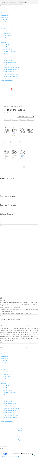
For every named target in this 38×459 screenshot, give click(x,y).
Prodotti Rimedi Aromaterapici (11, 67)
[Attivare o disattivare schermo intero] (4, 446)
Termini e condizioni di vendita (10, 289)
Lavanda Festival (7, 49)
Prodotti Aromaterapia (9, 31)
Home (3, 13)
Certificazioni (6, 38)
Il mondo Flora (6, 33)
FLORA (3, 28)
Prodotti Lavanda (7, 60)
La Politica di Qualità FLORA (9, 291)
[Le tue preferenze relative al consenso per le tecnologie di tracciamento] (35, 456)
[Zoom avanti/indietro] (6, 446)
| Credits (18, 444)
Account (4, 20)
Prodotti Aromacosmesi (9, 69)
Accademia (5, 44)
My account (4, 17)
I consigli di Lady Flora (9, 51)
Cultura (3, 42)
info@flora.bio (4, 270)
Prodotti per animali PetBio (10, 74)
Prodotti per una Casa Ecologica (11, 76)
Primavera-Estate (12, 106)
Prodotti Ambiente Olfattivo (10, 65)
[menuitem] (19, 88)
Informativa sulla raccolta (11, 457)
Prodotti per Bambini (8, 72)
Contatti (3, 83)
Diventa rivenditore (7, 80)
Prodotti (3, 58)
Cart (3, 24)
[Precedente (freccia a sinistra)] (0, 448)
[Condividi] (2, 446)
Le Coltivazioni (6, 35)
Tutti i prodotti (5, 15)
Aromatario (5, 47)
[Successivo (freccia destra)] (2, 448)
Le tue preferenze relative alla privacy (20, 454)
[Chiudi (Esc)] (0, 446)
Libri (3, 53)
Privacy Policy (5, 284)
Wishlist (4, 22)
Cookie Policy (5, 287)
